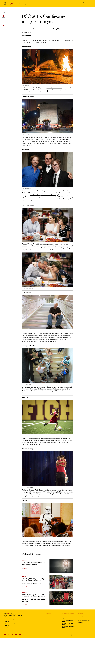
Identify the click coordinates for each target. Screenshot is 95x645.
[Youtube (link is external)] (16, 635)
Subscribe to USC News (50, 616)
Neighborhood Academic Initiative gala (48, 544)
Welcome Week (26, 244)
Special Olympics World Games (33, 490)
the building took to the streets (49, 141)
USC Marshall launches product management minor (34, 564)
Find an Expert (81, 616)
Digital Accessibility (88, 635)
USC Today (22, 4)
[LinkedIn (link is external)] (3, 22)
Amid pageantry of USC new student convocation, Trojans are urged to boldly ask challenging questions (34, 598)
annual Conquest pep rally (54, 88)
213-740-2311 (6, 621)
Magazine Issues (65, 618)
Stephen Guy (49, 334)
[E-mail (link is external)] (3, 25)
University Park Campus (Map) (9, 619)
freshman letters (26, 246)
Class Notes (64, 616)
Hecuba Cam (6, 630)
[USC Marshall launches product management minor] (61, 566)
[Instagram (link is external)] (12, 635)
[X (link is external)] (3, 19)
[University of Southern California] (9, 4)
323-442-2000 (6, 625)
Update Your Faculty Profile (84, 620)
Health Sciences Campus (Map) (10, 623)
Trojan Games (54, 441)
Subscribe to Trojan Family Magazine (67, 624)
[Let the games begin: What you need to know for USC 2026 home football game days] (61, 582)
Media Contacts (81, 618)
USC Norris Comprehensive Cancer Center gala (44, 195)
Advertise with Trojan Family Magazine (68, 627)
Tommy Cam (6, 627)
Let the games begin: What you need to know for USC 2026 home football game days (34, 581)
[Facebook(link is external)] (3, 15)
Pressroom (80, 622)
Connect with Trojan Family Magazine (68, 621)
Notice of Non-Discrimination (77, 635)
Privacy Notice (68, 635)
